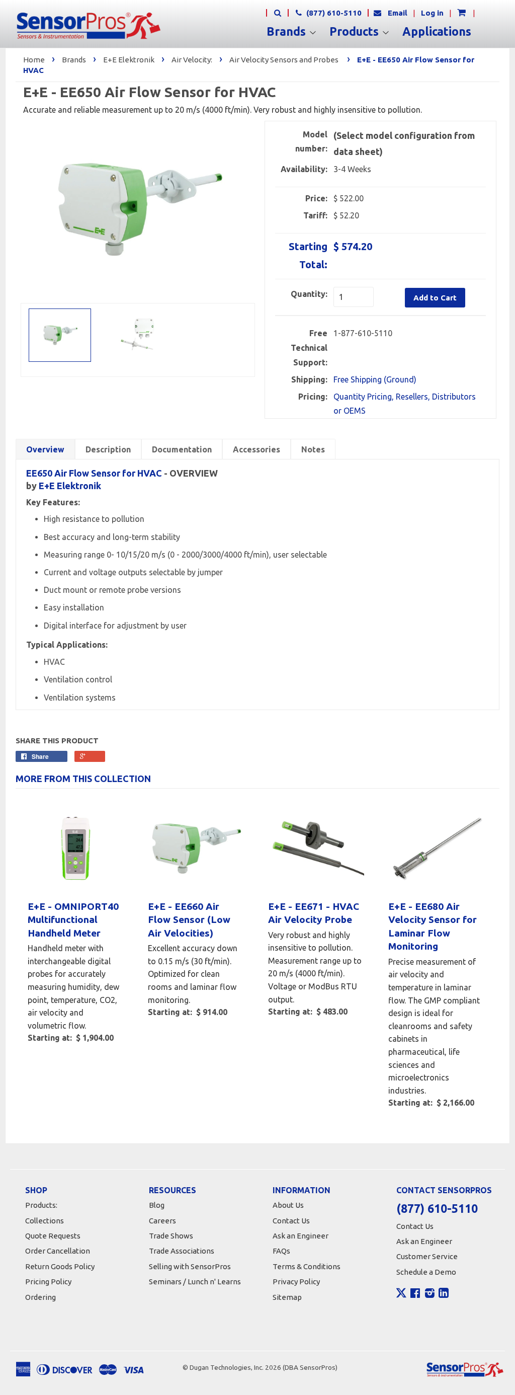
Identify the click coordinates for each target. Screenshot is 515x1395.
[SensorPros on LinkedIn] (444, 1294)
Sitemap (287, 1297)
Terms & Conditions (306, 1266)
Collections (44, 1220)
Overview (45, 449)
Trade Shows (171, 1235)
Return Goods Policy (60, 1266)
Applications (436, 32)
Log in (432, 13)
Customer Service (427, 1256)
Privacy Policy (296, 1281)
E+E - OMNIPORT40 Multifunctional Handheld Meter (73, 920)
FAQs (281, 1251)
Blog (156, 1205)
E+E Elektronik (128, 59)
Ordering (40, 1297)
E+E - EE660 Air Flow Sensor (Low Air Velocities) (189, 920)
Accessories (256, 449)
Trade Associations (181, 1251)
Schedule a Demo (426, 1272)
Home (34, 59)
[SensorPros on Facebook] (415, 1294)
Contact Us (291, 1220)
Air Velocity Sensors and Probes (283, 59)
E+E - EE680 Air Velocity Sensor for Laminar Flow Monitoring (432, 926)
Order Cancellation (57, 1251)
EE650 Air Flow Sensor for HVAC (94, 473)
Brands (288, 32)
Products (355, 32)
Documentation (182, 449)
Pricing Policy (48, 1281)
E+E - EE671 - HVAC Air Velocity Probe (313, 913)
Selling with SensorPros (190, 1266)
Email (397, 13)
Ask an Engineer (300, 1235)
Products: (41, 1205)
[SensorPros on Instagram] (429, 1294)
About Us (288, 1205)
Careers (162, 1220)
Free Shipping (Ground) (374, 379)
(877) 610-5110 (333, 13)
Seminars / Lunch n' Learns (195, 1281)
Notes (313, 449)
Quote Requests (52, 1235)
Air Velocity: (191, 59)
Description (108, 449)
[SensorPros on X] (401, 1295)
